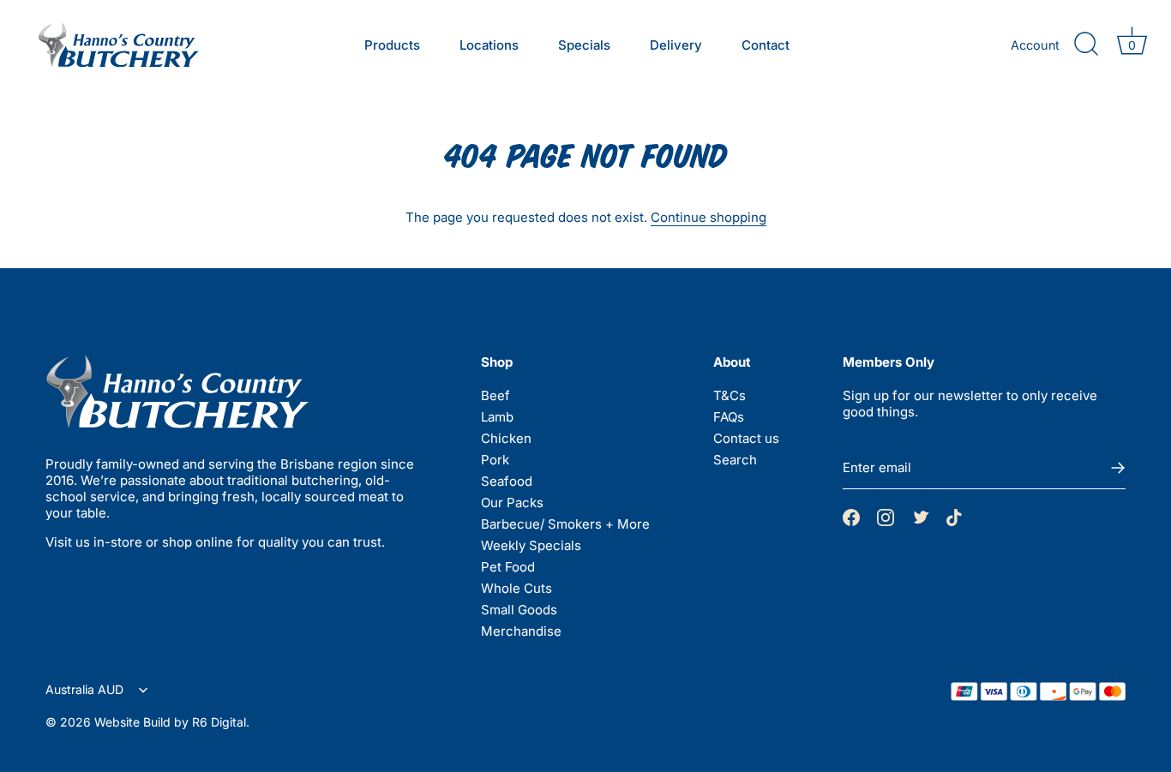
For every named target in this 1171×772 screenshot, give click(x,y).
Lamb (497, 417)
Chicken (506, 438)
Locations (489, 45)
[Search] (1086, 44)
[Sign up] (1117, 467)
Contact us (746, 438)
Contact (766, 45)
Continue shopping (708, 217)
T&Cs (729, 395)
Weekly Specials (531, 545)
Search (735, 460)
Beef (495, 395)
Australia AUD (86, 689)
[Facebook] (851, 516)
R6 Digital (219, 722)
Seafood (506, 481)
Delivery (676, 45)
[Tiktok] (954, 516)
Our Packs (512, 502)
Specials (584, 45)
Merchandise (521, 631)
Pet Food (508, 567)
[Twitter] (919, 516)
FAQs (728, 417)
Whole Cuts (516, 588)
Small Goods (519, 609)
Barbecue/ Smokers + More (565, 524)
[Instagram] (885, 516)
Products (392, 45)
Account (1035, 45)
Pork (495, 460)
